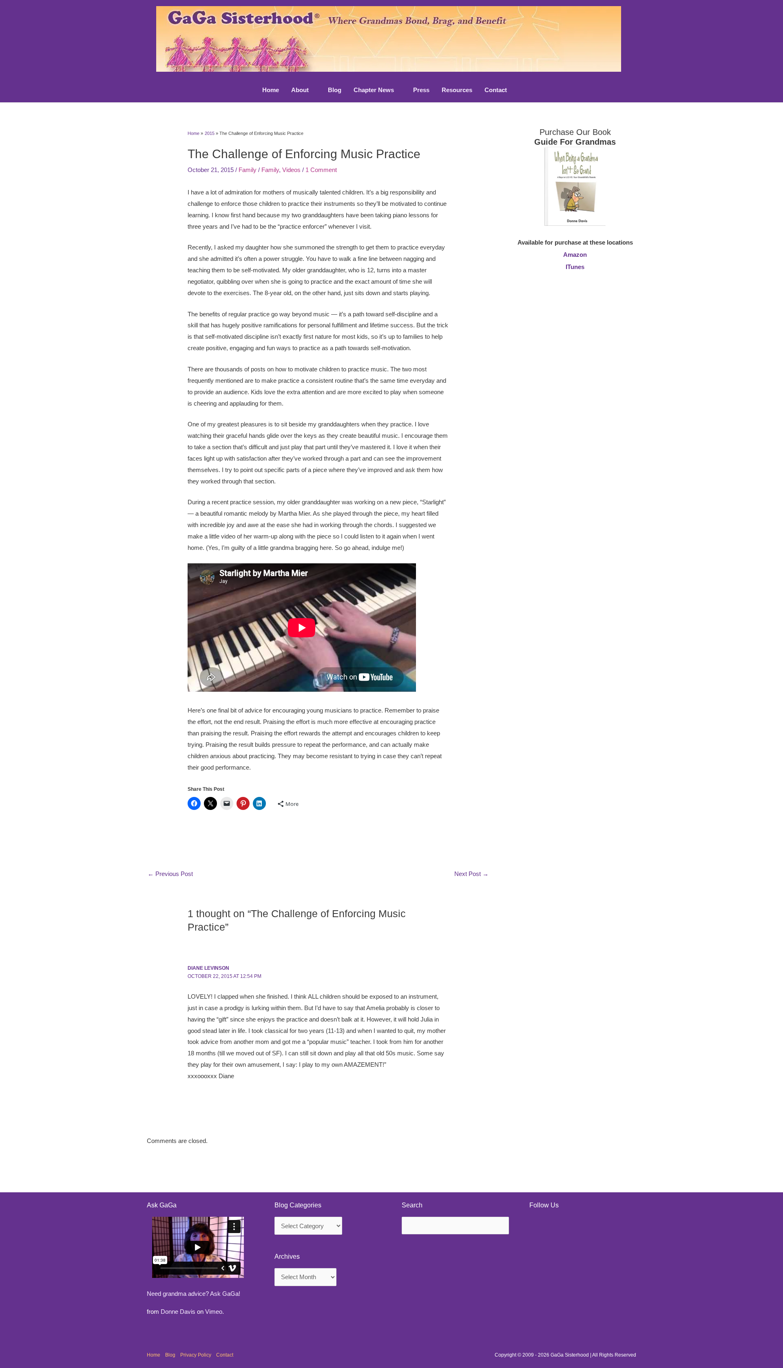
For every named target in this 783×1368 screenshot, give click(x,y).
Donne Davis (178, 1311)
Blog (170, 1355)
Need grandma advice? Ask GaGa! (193, 1293)
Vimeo (213, 1311)
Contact (224, 1355)
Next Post (471, 873)
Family (248, 169)
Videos (291, 169)
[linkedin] (560, 1226)
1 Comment (321, 169)
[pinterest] (539, 1226)
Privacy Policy (195, 1355)
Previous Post (170, 873)
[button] (312, 90)
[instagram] (581, 1226)
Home (153, 1355)
